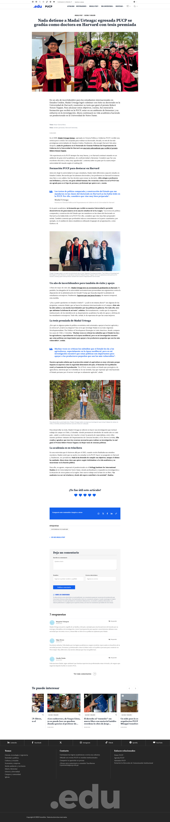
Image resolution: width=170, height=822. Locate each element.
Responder (114, 621)
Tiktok (110, 743)
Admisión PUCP (120, 760)
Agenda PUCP (119, 758)
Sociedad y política (12, 758)
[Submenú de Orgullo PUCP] (98, 6)
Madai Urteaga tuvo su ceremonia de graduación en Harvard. (94, 288)
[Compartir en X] (103, 513)
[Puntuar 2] (80, 495)
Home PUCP (118, 755)
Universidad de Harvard (59, 529)
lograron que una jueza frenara (89, 295)
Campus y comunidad (13, 774)
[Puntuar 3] (85, 495)
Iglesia (7, 777)
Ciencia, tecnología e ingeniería (16, 755)
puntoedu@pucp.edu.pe (70, 765)
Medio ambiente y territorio (15, 766)
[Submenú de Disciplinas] (123, 6)
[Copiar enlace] (116, 513)
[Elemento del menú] (128, 6)
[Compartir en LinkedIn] (111, 513)
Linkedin (13, 743)
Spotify (135, 743)
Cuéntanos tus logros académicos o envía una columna (80, 755)
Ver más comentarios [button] (82, 674)
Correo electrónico (91, 575)
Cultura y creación (89, 15)
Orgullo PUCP (79, 15)
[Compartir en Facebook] (107, 513)
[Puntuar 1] (76, 495)
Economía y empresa (12, 763)
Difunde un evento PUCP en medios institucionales (78, 758)
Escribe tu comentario (60, 557)
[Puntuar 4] (90, 495)
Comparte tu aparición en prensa (72, 760)
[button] (129, 688)
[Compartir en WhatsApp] (98, 513)
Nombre (55, 575)
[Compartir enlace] (64, 715)
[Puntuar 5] (94, 495)
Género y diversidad (12, 772)
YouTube (159, 743)
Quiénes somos (79, 2)
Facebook (38, 743)
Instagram (86, 743)
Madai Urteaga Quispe (66, 138)
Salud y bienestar (11, 769)
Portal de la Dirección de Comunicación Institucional (133, 763)
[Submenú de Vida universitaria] (113, 6)
